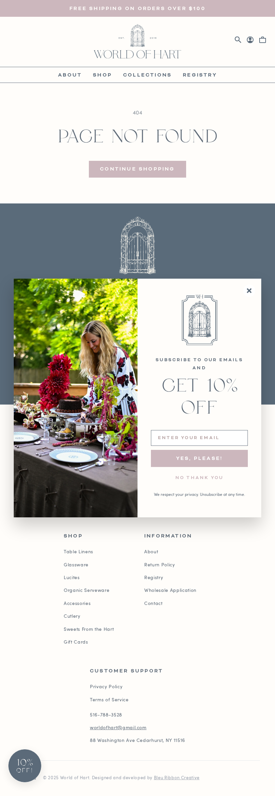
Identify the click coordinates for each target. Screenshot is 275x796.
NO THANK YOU (199, 478)
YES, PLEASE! (199, 458)
